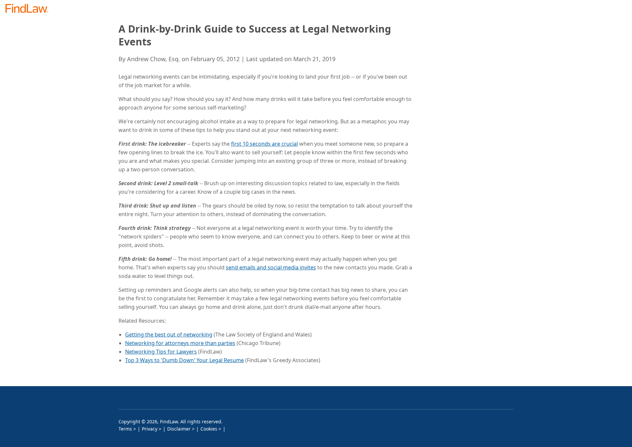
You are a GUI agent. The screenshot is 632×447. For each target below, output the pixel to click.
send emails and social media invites (271, 267)
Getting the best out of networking (168, 334)
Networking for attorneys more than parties (180, 343)
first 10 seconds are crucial (264, 143)
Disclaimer (179, 429)
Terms (125, 429)
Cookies (208, 429)
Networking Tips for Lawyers (161, 351)
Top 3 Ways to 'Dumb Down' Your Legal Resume (184, 360)
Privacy (149, 429)
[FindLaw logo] (29, 9)
